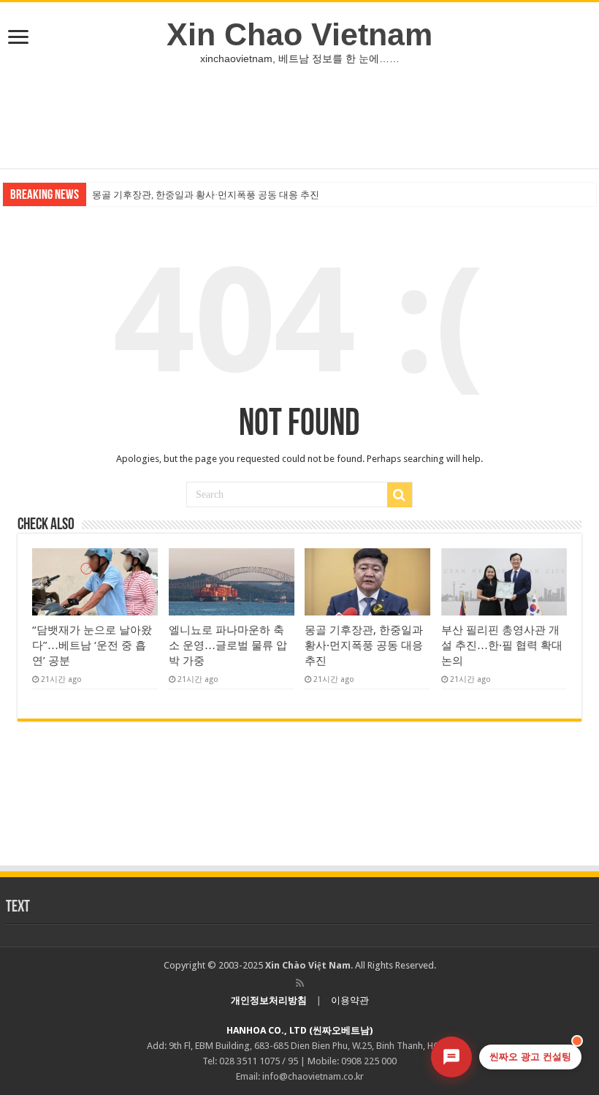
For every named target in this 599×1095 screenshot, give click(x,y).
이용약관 (350, 1000)
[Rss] (299, 983)
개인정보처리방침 (269, 1000)
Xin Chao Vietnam (299, 34)
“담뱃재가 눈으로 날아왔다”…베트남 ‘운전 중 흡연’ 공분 (92, 645)
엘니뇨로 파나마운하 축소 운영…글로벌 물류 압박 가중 (228, 645)
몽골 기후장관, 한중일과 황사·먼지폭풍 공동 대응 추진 (205, 194)
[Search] (399, 494)
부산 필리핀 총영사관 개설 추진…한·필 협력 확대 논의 (501, 645)
